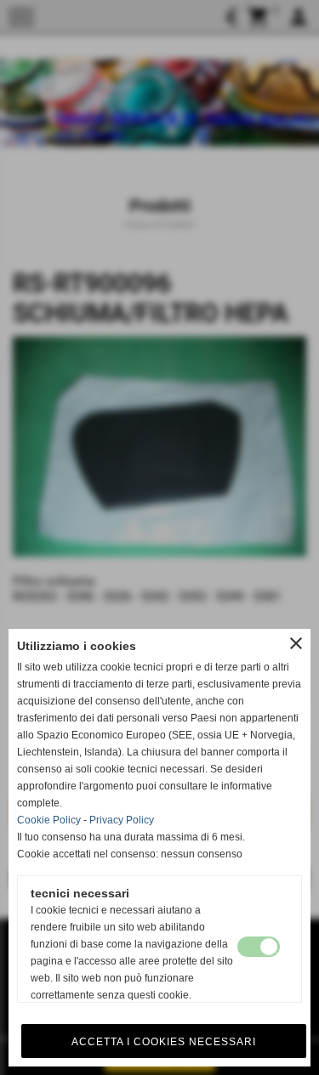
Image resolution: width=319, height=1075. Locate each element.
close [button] (296, 643)
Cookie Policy (49, 820)
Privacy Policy (121, 820)
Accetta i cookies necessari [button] (163, 1042)
